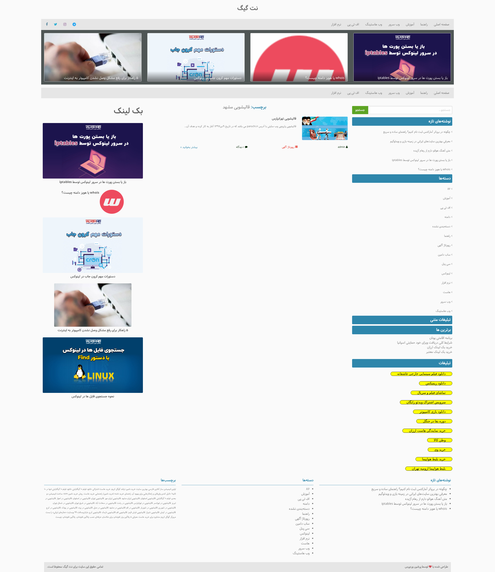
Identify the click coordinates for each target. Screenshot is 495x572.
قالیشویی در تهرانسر (162, 503)
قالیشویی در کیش (168, 512)
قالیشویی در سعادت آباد (105, 503)
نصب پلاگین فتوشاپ (85, 517)
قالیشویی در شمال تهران (63, 503)
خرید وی (440, 449)
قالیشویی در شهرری (167, 508)
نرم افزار (336, 24)
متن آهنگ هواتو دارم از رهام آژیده (431, 151)
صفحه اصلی (441, 24)
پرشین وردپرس (413, 567)
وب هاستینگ (373, 24)
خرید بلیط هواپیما (434, 459)
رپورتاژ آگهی (444, 245)
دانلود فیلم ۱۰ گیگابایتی (82, 489)
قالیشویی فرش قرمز (136, 512)
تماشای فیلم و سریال (431, 393)
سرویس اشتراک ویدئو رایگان (426, 402)
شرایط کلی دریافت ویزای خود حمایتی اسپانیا (424, 342)
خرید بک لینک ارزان (439, 347)
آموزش (410, 24)
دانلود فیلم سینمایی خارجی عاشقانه (421, 374)
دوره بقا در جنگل (434, 421)
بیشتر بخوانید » (188, 147)
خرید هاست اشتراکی (101, 489)
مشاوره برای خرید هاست (149, 517)
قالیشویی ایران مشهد (131, 498)
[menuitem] (441, 24)
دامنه (447, 217)
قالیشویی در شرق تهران (84, 503)
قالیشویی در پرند (85, 508)
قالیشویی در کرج (53, 508)
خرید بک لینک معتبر (439, 352)
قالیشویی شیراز (152, 512)
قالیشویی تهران (97, 498)
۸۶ (448, 189)
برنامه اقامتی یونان (440, 338)
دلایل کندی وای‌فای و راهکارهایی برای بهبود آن (151, 494)
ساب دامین (444, 255)
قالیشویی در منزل (100, 508)
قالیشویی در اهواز (64, 498)
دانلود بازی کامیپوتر (433, 412)
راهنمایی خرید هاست (93, 494)
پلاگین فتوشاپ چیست (65, 517)
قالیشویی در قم (133, 508)
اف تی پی (353, 24)
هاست (446, 292)
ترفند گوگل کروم (118, 489)
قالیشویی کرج (95, 512)
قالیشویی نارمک (109, 512)
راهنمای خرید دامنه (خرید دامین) (117, 494)
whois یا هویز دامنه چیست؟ (434, 169)
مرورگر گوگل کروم (168, 517)
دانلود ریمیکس (436, 383)
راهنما (424, 24)
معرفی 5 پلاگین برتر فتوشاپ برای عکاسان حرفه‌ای (116, 517)
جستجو (360, 110)
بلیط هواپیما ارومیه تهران (429, 468)
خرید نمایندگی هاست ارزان (427, 431)
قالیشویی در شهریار (149, 508)
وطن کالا (440, 440)
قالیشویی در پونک (69, 508)
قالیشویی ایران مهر (113, 498)
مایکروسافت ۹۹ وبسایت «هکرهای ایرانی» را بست (67, 512)
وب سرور (394, 24)
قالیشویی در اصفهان (81, 498)
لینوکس (446, 273)
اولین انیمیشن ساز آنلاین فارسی (162, 489)
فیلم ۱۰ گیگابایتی (163, 498)
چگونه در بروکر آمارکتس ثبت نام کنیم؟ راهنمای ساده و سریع (416, 132)
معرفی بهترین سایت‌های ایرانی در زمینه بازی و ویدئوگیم (420, 141)
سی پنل (446, 264)
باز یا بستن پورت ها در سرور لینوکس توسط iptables (421, 160)
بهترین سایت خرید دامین (137, 489)
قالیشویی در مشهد (117, 508)
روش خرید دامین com (73, 494)
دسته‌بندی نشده (441, 226)
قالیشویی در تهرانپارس (143, 503)
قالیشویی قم (121, 512)
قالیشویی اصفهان (148, 498)
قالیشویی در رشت (125, 503)
